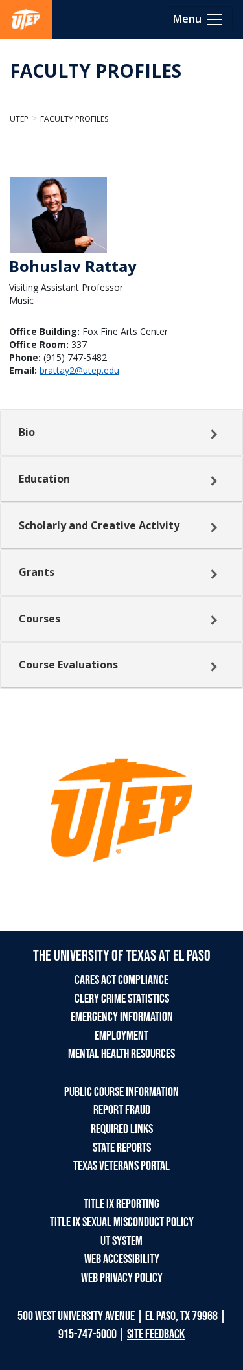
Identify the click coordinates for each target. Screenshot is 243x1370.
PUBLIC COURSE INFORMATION (121, 1092)
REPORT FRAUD (121, 1110)
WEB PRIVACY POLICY (122, 1278)
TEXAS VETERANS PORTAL (121, 1166)
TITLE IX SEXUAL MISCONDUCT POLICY (122, 1222)
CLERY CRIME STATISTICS (122, 999)
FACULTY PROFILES (95, 70)
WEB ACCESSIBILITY (121, 1259)
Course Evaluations (68, 664)
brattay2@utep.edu (79, 370)
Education (44, 479)
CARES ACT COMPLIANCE (121, 980)
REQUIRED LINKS (122, 1129)
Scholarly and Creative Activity (99, 525)
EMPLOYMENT (121, 1036)
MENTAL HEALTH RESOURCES (121, 1054)
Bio (27, 432)
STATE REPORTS (122, 1148)
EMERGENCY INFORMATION (122, 1017)
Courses (39, 618)
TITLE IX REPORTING (121, 1204)
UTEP (19, 118)
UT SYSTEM (121, 1241)
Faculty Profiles (74, 118)
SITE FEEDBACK (156, 1334)
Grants (36, 572)
